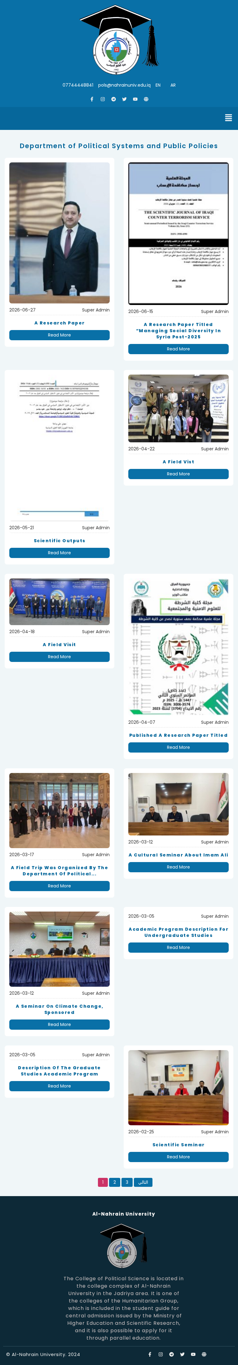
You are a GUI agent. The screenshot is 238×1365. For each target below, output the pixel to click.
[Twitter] (124, 99)
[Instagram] (103, 99)
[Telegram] (113, 99)
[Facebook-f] (92, 99)
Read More (59, 335)
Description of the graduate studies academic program (59, 1071)
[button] (229, 118)
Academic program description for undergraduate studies (178, 932)
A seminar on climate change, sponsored (60, 1009)
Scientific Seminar (178, 1145)
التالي (143, 1182)
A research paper (59, 323)
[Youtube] (135, 99)
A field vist (178, 462)
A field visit (59, 645)
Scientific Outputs (60, 541)
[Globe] (146, 99)
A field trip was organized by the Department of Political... (59, 871)
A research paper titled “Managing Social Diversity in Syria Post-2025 (178, 330)
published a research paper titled (178, 735)
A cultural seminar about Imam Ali (178, 855)
